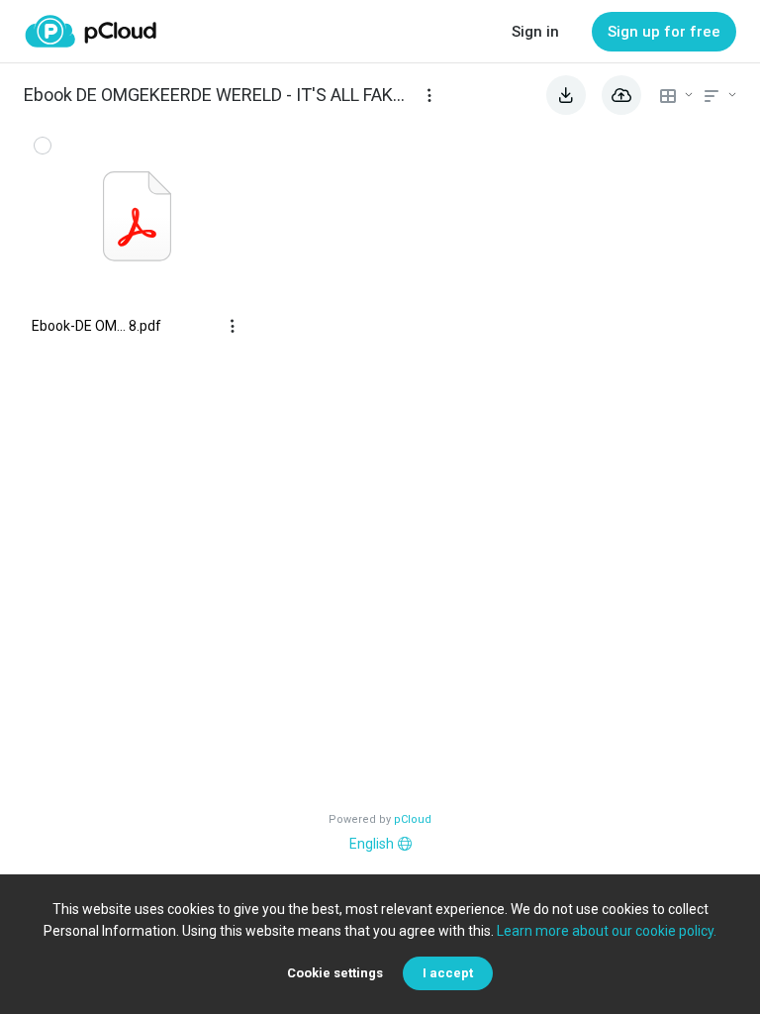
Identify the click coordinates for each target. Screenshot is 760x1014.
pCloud (412, 819)
